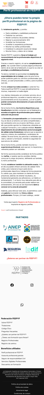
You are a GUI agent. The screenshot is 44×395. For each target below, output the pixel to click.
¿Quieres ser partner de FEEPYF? (22, 258)
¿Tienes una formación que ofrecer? (14, 337)
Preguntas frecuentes (9, 331)
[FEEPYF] (8, 5)
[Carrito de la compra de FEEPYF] (26, 3)
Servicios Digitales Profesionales (13, 361)
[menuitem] (22, 322)
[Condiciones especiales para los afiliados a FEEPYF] (12, 250)
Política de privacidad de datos (22, 384)
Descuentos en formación (11, 364)
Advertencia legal (22, 390)
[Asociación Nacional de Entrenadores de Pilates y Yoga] (12, 228)
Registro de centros (8, 343)
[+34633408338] (22, 305)
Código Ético (6, 328)
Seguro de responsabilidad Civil (13, 358)
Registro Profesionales (10, 340)
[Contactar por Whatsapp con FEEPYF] (32, 3)
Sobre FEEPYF (6, 322)
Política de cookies (22, 387)
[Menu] (26, 3)
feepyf (3, 210)
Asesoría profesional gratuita (12, 355)
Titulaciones (5, 325)
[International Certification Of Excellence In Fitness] (32, 240)
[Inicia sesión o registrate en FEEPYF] (36, 3)
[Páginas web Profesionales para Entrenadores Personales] (32, 250)
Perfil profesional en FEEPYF (12, 353)
